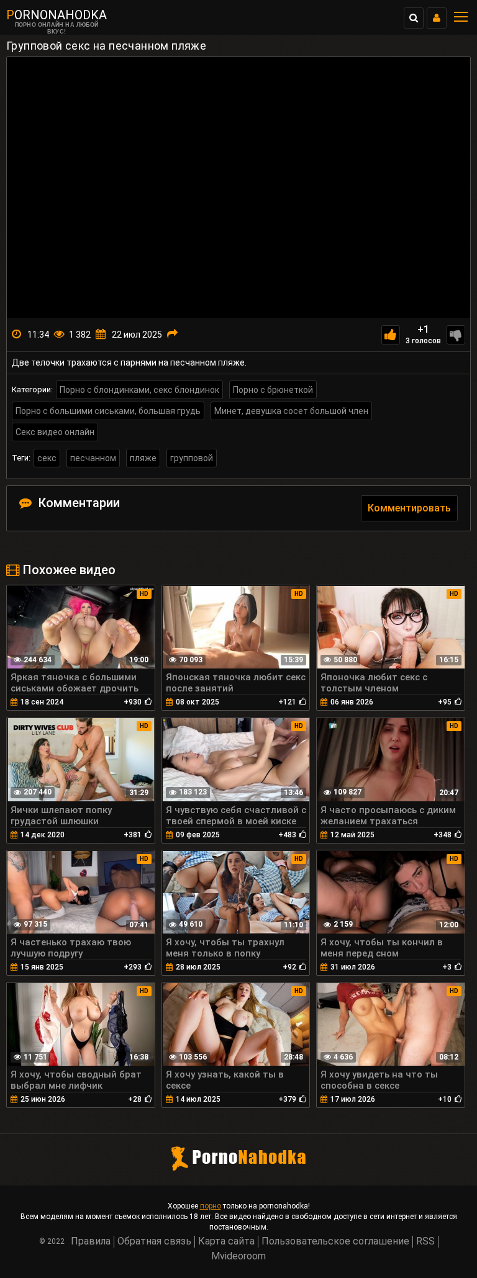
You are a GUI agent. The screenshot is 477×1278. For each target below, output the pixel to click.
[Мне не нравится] (456, 334)
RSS (425, 1241)
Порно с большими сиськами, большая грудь (108, 411)
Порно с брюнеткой (273, 390)
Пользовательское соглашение (335, 1241)
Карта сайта (226, 1241)
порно (210, 1206)
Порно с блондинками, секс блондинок (139, 390)
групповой (191, 458)
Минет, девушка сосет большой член (291, 411)
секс (47, 458)
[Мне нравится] (390, 334)
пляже (143, 458)
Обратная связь (154, 1241)
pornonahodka (56, 14)
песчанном (93, 458)
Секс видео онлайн (55, 432)
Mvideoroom (238, 1256)
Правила (91, 1241)
